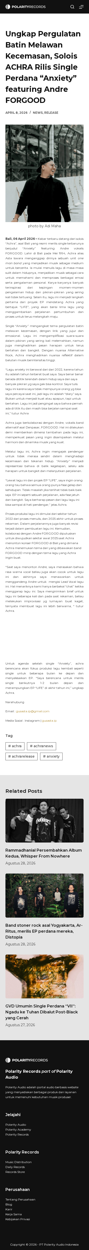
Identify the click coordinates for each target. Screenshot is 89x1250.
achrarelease (21, 756)
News (38, 112)
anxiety (51, 756)
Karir (8, 1209)
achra (15, 746)
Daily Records (15, 1167)
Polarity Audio (15, 1124)
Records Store (15, 1172)
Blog (8, 1204)
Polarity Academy (18, 1129)
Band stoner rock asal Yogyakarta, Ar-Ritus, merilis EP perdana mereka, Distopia (44, 931)
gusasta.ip (49, 720)
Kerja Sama (13, 1214)
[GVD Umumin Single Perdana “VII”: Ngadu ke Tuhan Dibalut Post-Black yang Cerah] (44, 976)
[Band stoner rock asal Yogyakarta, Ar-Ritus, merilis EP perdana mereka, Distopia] (44, 895)
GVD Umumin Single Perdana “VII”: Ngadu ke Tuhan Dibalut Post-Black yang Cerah (41, 1012)
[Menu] (81, 7)
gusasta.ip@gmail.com (32, 711)
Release (51, 112)
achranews (41, 746)
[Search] (72, 7)
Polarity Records (17, 1134)
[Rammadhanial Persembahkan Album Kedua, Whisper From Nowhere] (44, 821)
